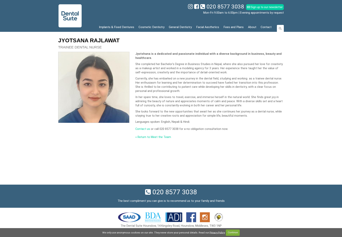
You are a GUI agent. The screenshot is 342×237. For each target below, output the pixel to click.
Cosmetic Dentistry (151, 27)
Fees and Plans (233, 27)
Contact (266, 27)
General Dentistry (180, 27)
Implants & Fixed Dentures (116, 27)
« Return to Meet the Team (153, 137)
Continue (233, 232)
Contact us (142, 129)
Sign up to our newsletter (266, 7)
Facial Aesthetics (207, 27)
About (252, 27)
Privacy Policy (217, 232)
